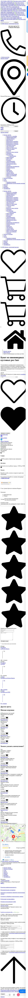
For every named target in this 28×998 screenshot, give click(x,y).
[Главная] (9, 994)
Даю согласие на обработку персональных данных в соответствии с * (14, 932)
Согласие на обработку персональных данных (12, 896)
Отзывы (5, 874)
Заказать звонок (4, 58)
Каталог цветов (7, 867)
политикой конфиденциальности (17, 933)
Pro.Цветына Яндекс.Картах (5, 648)
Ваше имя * (3, 926)
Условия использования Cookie (8, 901)
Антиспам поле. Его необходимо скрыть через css (13, 504)
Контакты (5, 875)
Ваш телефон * (4, 929)
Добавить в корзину (5, 433)
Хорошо (3, 994)
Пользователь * (4, 927)
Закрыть (3, 996)
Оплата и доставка (8, 869)
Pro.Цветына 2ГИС (3, 663)
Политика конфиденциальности (8, 887)
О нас (4, 870)
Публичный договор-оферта (7, 899)
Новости (5, 873)
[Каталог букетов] (14, 994)
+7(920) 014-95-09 (5, 57)
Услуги (5, 871)
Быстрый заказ (4, 434)
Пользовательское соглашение (8, 890)
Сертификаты (6, 876)
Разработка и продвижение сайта (10, 912)
